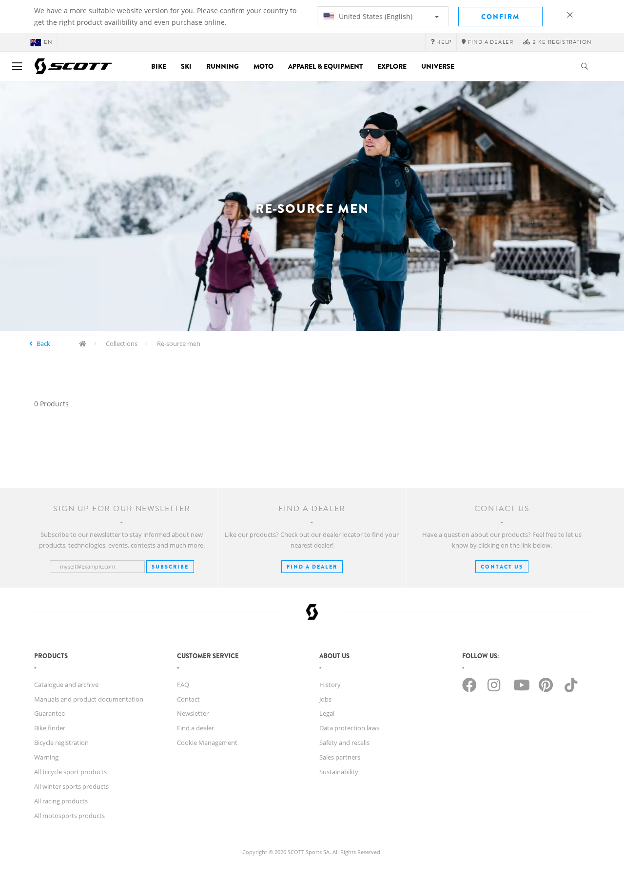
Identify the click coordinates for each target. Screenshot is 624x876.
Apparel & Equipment (325, 66)
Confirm (500, 16)
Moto (263, 66)
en (48, 42)
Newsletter (193, 713)
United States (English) (374, 16)
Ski (186, 66)
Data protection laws (349, 728)
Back (43, 343)
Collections (121, 343)
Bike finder (49, 728)
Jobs (325, 699)
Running (222, 66)
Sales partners (339, 757)
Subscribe (170, 567)
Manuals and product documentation (88, 699)
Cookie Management (207, 742)
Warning (46, 757)
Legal (326, 713)
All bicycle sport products (70, 771)
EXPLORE (392, 66)
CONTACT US (502, 567)
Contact (188, 699)
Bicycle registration (61, 742)
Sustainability (338, 771)
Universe (437, 66)
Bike (158, 66)
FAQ (183, 684)
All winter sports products (71, 786)
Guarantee (49, 713)
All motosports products (69, 815)
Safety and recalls (344, 742)
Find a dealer (195, 728)
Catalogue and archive (66, 684)
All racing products (61, 801)
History (330, 684)
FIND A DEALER (312, 567)
